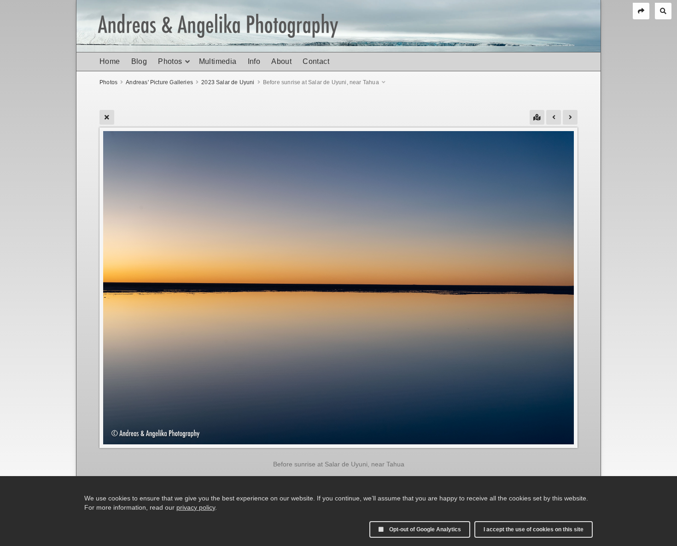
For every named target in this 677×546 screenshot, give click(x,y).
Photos (170, 61)
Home (109, 61)
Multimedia (218, 61)
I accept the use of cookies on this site (534, 529)
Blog (139, 61)
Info (254, 61)
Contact (316, 61)
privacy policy (195, 507)
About (281, 61)
